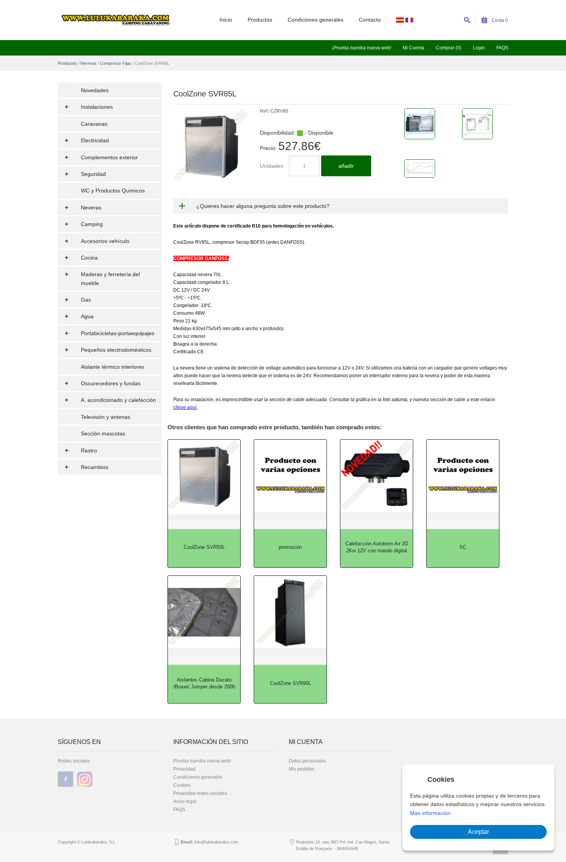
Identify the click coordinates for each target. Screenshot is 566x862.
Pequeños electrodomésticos (116, 350)
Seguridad (93, 174)
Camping (92, 224)
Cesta (499, 20)
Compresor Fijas (115, 63)
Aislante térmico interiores (112, 367)
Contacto (370, 20)
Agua (87, 316)
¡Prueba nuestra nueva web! (361, 48)
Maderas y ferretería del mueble (110, 278)
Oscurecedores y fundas (111, 383)
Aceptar (478, 831)
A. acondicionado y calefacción (118, 400)
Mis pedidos (301, 769)
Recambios (94, 467)
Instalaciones (97, 107)
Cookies (182, 785)
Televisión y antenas (105, 417)
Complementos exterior (109, 157)
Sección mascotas (103, 433)
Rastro (89, 450)
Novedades (95, 90)
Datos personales (307, 761)
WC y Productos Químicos (113, 190)
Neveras (88, 63)
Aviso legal (184, 801)
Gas (86, 300)
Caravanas (94, 124)
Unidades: (272, 166)
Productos (260, 20)
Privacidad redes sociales (200, 793)
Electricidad (95, 140)
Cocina (89, 258)
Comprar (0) (448, 48)
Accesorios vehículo (105, 241)
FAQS (502, 48)
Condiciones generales (315, 20)
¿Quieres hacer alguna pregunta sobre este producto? (263, 206)
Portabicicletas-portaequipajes (117, 333)
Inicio (225, 20)
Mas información (430, 813)
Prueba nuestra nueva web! (202, 761)
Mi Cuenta (413, 48)
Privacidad (184, 769)
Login (479, 48)
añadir (346, 166)
